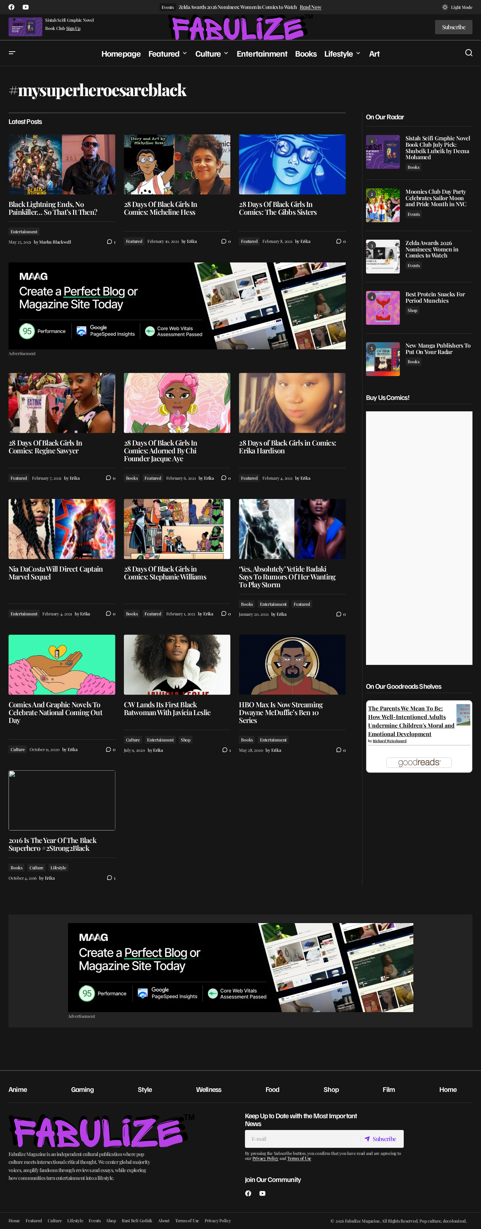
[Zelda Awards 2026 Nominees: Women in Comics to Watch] (383, 257)
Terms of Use (299, 1158)
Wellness (208, 1089)
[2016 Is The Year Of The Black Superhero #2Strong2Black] (62, 800)
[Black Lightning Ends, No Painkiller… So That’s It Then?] (62, 164)
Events (168, 7)
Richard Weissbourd (390, 740)
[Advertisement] (177, 305)
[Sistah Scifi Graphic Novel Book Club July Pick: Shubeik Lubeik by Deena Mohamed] (383, 152)
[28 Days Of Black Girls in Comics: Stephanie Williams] (177, 529)
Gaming (82, 1089)
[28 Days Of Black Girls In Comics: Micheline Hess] (177, 164)
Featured (134, 241)
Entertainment (24, 231)
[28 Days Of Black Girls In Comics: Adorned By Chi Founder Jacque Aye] (177, 403)
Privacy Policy (265, 1158)
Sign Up (73, 28)
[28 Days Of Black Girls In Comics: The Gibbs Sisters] (292, 164)
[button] (457, 7)
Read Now (310, 7)
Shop (185, 740)
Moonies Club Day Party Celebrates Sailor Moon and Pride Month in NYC (436, 197)
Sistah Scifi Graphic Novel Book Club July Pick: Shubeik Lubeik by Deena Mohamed (438, 147)
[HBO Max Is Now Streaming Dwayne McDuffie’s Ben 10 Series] (292, 665)
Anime (18, 1089)
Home (448, 1089)
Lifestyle (58, 867)
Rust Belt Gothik (137, 1220)
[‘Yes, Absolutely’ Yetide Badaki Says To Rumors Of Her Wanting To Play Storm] (292, 529)
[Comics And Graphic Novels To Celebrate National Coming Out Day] (62, 665)
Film (389, 1089)
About (163, 1220)
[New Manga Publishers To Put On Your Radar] (383, 359)
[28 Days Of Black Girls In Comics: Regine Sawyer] (62, 403)
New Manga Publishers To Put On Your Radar (438, 348)
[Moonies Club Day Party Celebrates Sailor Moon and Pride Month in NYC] (383, 205)
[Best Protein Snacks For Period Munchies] (383, 308)
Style (145, 1089)
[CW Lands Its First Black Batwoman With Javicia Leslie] (177, 665)
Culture (18, 749)
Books (132, 478)
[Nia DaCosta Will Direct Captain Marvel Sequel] (62, 529)
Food (272, 1089)
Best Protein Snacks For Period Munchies (435, 297)
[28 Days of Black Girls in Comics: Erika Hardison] (292, 403)
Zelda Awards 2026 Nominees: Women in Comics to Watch (238, 7)
